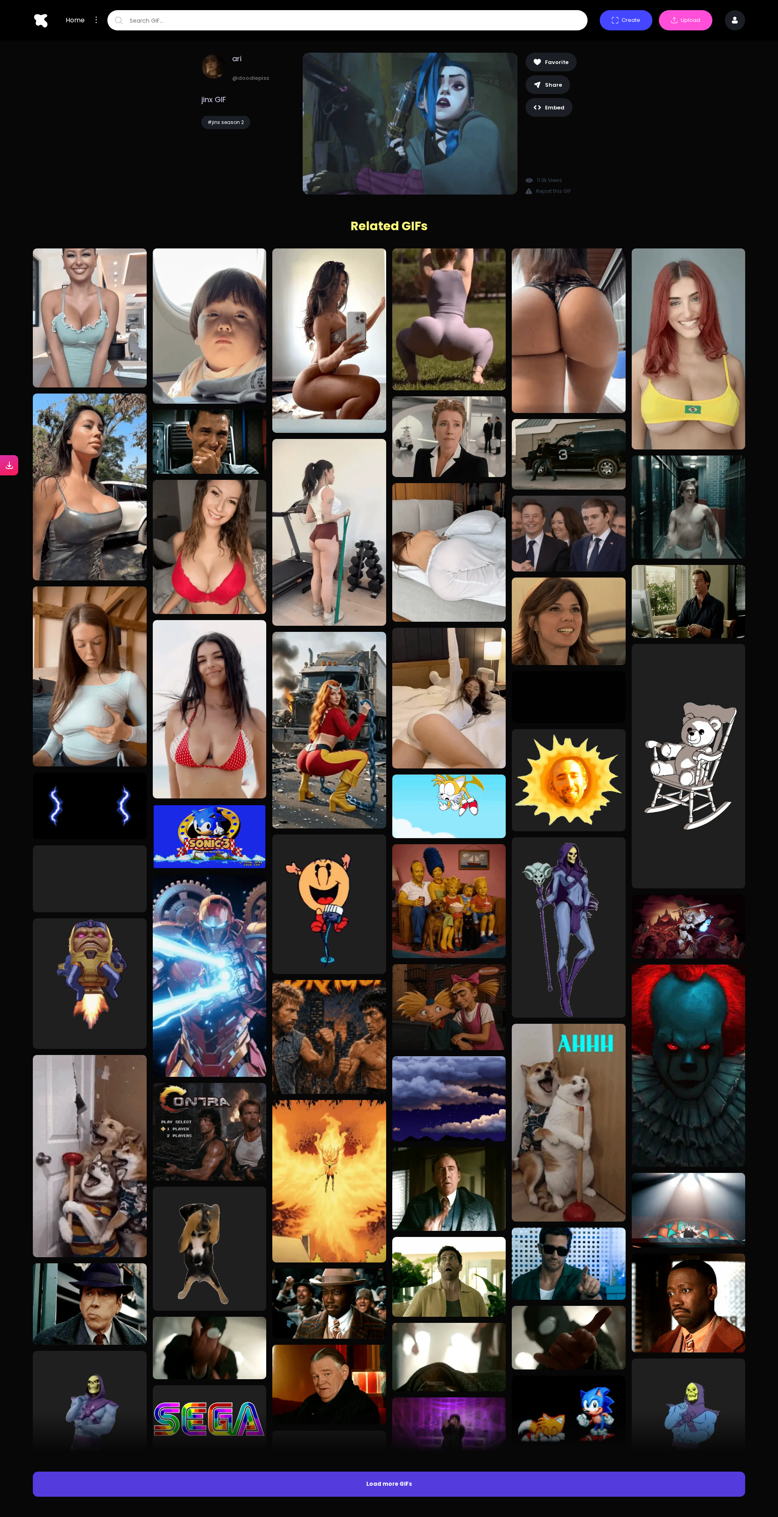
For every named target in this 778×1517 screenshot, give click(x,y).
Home (75, 20)
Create (631, 20)
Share (553, 85)
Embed (554, 107)
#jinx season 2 (225, 122)
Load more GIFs (389, 1484)
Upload (690, 20)
